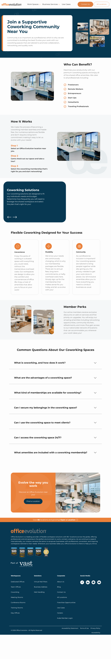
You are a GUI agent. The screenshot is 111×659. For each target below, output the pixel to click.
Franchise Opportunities (66, 602)
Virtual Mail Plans (40, 582)
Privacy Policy (95, 628)
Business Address (40, 587)
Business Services (50, 4)
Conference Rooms (18, 602)
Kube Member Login (65, 618)
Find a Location (33, 501)
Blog (59, 587)
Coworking (15, 592)
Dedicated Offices (17, 582)
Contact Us (85, 4)
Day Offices (15, 613)
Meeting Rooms (17, 597)
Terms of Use (84, 628)
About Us (60, 582)
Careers (60, 613)
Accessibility (95, 632)
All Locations (101, 4)
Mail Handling (39, 592)
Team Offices (16, 587)
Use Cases (66, 4)
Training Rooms (17, 608)
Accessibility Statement (70, 628)
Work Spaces (32, 4)
